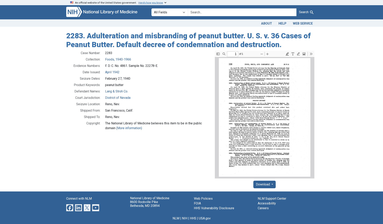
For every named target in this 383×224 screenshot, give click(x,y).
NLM (176, 218)
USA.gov (205, 218)
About (266, 23)
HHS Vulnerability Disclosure (214, 208)
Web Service (303, 23)
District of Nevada (117, 98)
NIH (184, 218)
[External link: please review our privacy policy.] (69, 207)
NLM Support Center (272, 198)
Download (263, 184)
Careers (263, 208)
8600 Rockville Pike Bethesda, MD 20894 (145, 204)
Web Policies (203, 198)
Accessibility (267, 203)
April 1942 (112, 72)
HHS (193, 218)
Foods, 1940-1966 (118, 59)
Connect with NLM (79, 198)
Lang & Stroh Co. (116, 91)
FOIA (197, 203)
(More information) (129, 128)
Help (282, 23)
